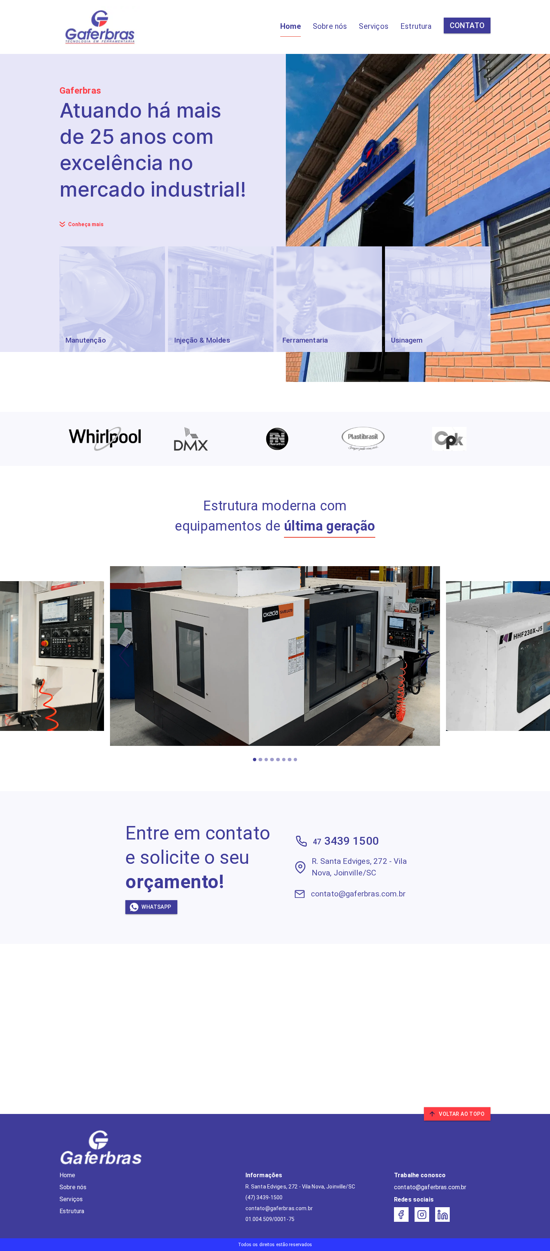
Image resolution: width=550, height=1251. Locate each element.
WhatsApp (156, 907)
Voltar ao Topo (462, 1114)
